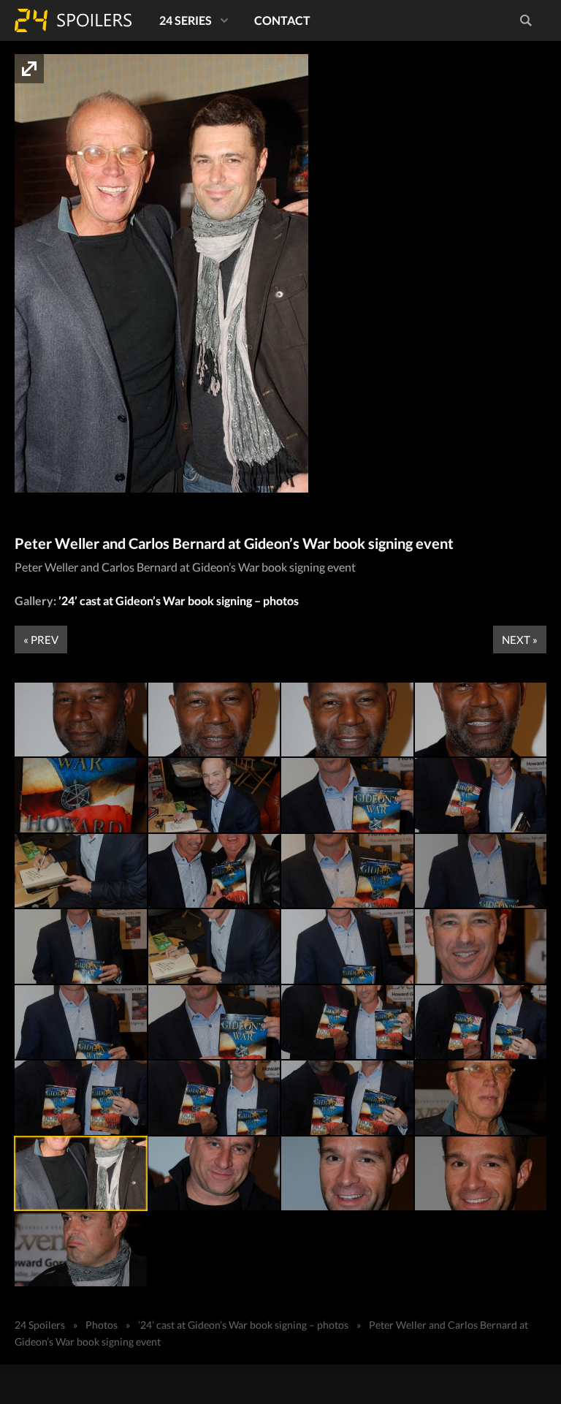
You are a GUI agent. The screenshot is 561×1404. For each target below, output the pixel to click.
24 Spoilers (73, 20)
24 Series (185, 20)
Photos (101, 1324)
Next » (520, 639)
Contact (282, 20)
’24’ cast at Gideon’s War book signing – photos (178, 600)
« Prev (40, 639)
